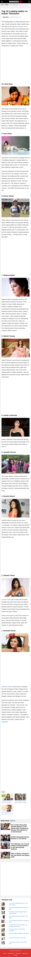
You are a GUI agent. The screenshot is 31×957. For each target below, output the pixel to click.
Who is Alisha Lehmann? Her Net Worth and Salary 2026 (20, 855)
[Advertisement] (15, 64)
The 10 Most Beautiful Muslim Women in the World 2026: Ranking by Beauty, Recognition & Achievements (19, 828)
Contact (15, 955)
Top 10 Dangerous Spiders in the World (19, 933)
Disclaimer (18, 953)
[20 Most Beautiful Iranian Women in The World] (5, 838)
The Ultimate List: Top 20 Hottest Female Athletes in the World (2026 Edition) (20, 846)
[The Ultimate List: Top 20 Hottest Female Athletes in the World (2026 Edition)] (5, 845)
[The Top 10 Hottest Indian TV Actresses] (7, 797)
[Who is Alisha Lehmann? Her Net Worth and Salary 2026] (5, 855)
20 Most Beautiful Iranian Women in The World (20, 837)
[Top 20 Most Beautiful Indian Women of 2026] (20, 797)
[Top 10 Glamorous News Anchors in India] (7, 808)
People (12, 821)
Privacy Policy (11, 953)
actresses (20, 26)
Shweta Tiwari (6, 599)
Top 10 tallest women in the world (17, 937)
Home (4, 953)
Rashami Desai (6, 686)
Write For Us (25, 953)
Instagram (5, 722)
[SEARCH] (29, 1)
